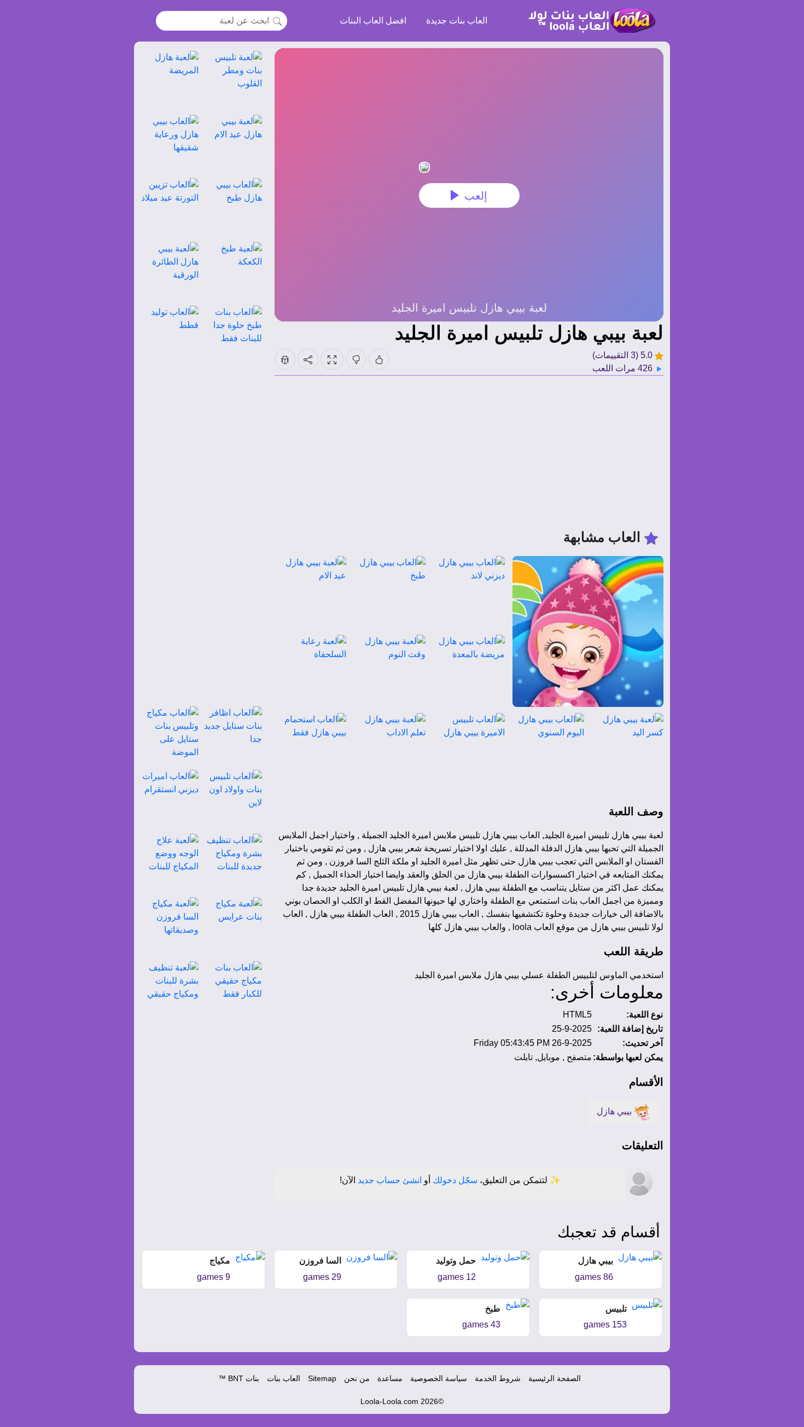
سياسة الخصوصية (438, 1378)
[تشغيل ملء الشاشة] (332, 359)
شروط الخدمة (498, 1378)
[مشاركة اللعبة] (308, 359)
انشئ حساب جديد (390, 1180)
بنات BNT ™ (238, 1378)
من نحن (357, 1378)
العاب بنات (283, 1378)
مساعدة (390, 1378)
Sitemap (322, 1378)
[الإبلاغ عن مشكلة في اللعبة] (285, 359)
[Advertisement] (469, 452)
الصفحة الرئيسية (554, 1378)
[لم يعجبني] (356, 359)
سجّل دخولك (455, 1180)
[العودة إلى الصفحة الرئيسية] (587, 21)
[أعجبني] (379, 359)
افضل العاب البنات (373, 20)
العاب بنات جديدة (456, 20)
